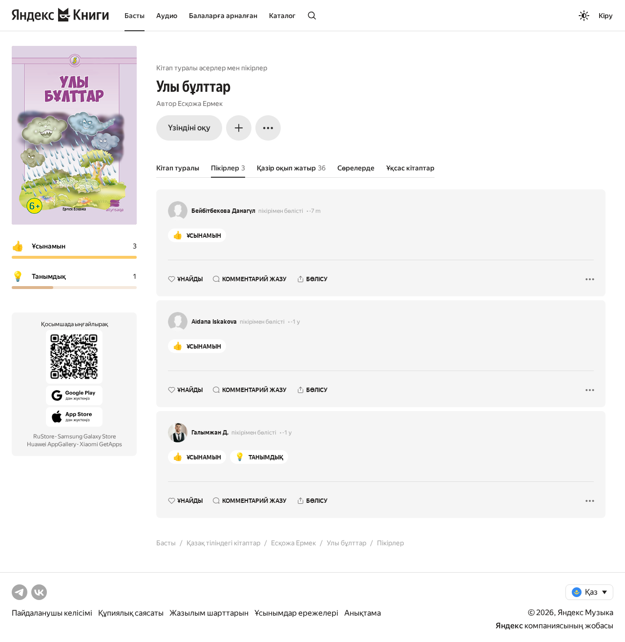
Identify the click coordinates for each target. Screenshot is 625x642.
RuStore (43, 436)
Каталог (282, 16)
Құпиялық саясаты (131, 613)
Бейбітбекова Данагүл (223, 210)
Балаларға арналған (223, 16)
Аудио (166, 16)
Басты (135, 16)
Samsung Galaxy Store (87, 436)
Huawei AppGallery (51, 444)
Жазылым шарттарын (209, 613)
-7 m (315, 210)
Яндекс (509, 625)
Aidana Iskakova (214, 321)
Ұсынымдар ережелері (296, 613)
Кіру (606, 16)
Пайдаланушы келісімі (52, 613)
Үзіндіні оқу (189, 127)
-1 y (295, 321)
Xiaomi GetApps (101, 444)
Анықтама (362, 613)
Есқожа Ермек (200, 103)
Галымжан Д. (210, 432)
